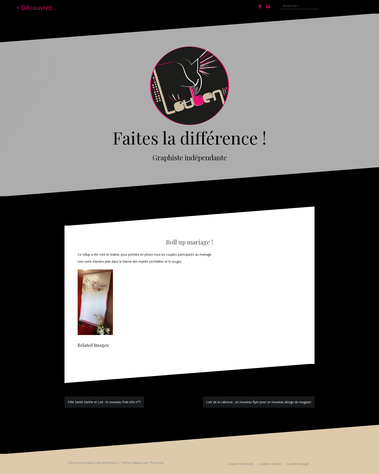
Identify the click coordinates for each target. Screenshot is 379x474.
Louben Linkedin (270, 464)
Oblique (137, 463)
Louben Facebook (240, 464)
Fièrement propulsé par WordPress (92, 463)
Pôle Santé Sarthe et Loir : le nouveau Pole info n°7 (104, 402)
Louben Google (298, 464)
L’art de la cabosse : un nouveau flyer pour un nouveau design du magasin (258, 402)
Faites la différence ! (189, 137)
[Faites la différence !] (189, 87)
